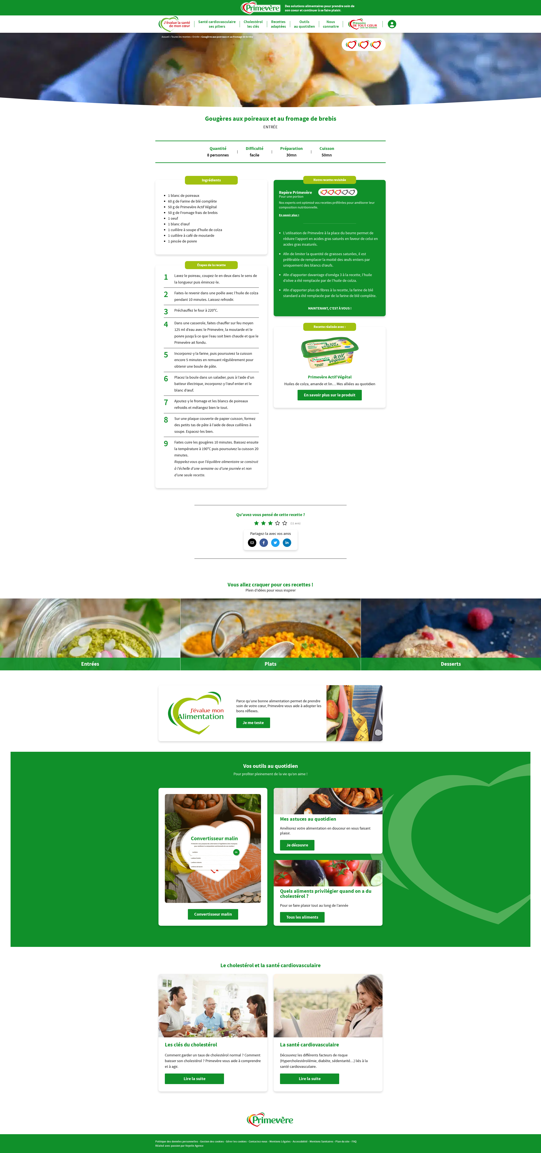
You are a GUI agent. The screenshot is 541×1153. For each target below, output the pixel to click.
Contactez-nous (258, 1141)
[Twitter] (276, 542)
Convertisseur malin (213, 914)
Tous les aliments (302, 917)
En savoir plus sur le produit (329, 395)
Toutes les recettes (181, 36)
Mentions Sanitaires (321, 1141)
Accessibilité (300, 1141)
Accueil (165, 36)
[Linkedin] (288, 542)
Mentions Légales (280, 1141)
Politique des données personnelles (176, 1141)
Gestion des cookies (212, 1141)
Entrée (196, 36)
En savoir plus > (289, 215)
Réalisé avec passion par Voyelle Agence (179, 1146)
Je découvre (297, 845)
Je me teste (253, 723)
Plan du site (342, 1141)
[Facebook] (265, 542)
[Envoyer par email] (253, 542)
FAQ (354, 1141)
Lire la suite (194, 1079)
